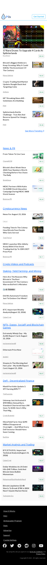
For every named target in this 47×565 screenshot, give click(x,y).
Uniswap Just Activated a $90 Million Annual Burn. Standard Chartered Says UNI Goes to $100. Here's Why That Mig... (16, 405)
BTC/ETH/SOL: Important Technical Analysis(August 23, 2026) (16, 452)
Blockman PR (7, 199)
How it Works (9, 511)
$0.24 (41, 199)
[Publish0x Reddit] (27, 545)
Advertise (7, 530)
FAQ (5, 516)
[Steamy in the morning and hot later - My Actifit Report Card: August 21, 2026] (38, 365)
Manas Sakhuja (8, 75)
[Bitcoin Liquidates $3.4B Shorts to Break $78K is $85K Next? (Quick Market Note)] (38, 487)
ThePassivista (7, 394)
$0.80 (41, 290)
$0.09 (41, 480)
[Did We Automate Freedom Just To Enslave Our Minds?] (38, 298)
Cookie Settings (10, 540)
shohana (6, 92)
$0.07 (41, 357)
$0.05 (41, 76)
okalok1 (5, 357)
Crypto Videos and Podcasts (18, 264)
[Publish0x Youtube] (41, 545)
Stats (5, 525)
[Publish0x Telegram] (19, 545)
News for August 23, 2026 (14, 214)
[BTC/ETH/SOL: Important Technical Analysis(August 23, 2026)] (38, 452)
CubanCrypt (7, 317)
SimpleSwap (7, 180)
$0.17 (41, 317)
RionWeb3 (6, 56)
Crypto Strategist (8, 416)
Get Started (39, 16)
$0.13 (41, 180)
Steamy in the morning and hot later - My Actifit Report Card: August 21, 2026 (16, 365)
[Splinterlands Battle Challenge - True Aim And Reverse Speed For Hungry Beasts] (38, 114)
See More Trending (34, 131)
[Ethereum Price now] (38, 352)
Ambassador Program (12, 521)
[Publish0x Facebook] (5, 545)
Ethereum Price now (12, 350)
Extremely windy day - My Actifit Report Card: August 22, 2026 (15, 336)
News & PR (9, 148)
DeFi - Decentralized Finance (18, 380)
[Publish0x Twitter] (12, 545)
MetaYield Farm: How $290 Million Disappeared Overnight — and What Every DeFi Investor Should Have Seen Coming (16, 427)
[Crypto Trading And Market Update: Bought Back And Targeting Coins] (38, 84)
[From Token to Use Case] (38, 156)
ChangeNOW (7, 161)
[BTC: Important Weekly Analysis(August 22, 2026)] (38, 311)
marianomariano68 (9, 343)
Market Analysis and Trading (18, 444)
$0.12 (41, 161)
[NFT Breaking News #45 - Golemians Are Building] (38, 100)
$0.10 (41, 238)
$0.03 (41, 496)
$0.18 (41, 106)
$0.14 (41, 56)
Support (6, 535)
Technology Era (8, 496)
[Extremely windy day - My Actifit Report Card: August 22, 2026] (38, 335)
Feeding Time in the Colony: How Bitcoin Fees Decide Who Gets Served (15, 230)
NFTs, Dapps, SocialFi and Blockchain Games (23, 326)
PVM (4, 106)
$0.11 (41, 257)
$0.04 (41, 92)
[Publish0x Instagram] (34, 545)
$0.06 (41, 344)
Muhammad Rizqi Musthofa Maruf (14, 479)
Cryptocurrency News (15, 208)
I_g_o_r (5, 221)
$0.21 (41, 416)
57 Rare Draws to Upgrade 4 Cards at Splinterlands (23, 52)
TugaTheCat (7, 238)
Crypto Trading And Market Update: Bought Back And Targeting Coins (15, 84)
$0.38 (41, 125)
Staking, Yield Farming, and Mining (22, 271)
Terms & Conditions (36, 552)
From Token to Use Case (14, 154)
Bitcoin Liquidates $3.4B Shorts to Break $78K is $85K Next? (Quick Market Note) (16, 488)
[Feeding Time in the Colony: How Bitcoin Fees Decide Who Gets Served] (38, 229)
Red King (6, 437)
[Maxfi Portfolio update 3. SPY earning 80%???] (38, 388)
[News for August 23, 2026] (38, 216)
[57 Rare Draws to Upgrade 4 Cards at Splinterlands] (23, 36)
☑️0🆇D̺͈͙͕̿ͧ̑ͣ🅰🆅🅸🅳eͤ (9, 289)
